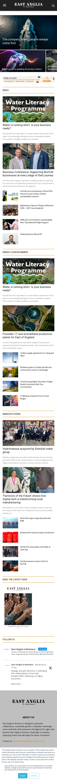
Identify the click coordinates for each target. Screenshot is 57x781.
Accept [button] (22, 775)
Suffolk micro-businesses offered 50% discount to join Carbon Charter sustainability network (36, 194)
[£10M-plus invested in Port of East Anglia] (10, 400)
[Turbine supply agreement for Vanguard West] (10, 357)
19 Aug (13, 667)
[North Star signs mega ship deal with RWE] (10, 522)
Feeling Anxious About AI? (31, 234)
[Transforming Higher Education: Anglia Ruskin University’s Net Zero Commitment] (10, 386)
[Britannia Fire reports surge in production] (10, 537)
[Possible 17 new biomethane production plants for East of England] (28, 318)
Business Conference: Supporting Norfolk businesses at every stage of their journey (28, 173)
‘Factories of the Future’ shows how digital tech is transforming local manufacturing (24, 499)
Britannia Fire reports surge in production (37, 533)
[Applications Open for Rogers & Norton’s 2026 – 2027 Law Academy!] (10, 210)
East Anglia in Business (22, 664)
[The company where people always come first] (28, 32)
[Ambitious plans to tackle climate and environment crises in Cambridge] (10, 372)
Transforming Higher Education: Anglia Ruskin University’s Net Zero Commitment (36, 384)
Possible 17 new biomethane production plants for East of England (27, 335)
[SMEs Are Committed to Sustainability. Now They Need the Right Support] (10, 224)
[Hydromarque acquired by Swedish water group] (28, 433)
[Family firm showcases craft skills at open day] (10, 551)
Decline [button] (34, 775)
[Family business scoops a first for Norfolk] (10, 565)
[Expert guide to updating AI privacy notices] (23, 61)
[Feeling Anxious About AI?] (10, 238)
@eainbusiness (40, 665)
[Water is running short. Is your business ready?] (28, 109)
